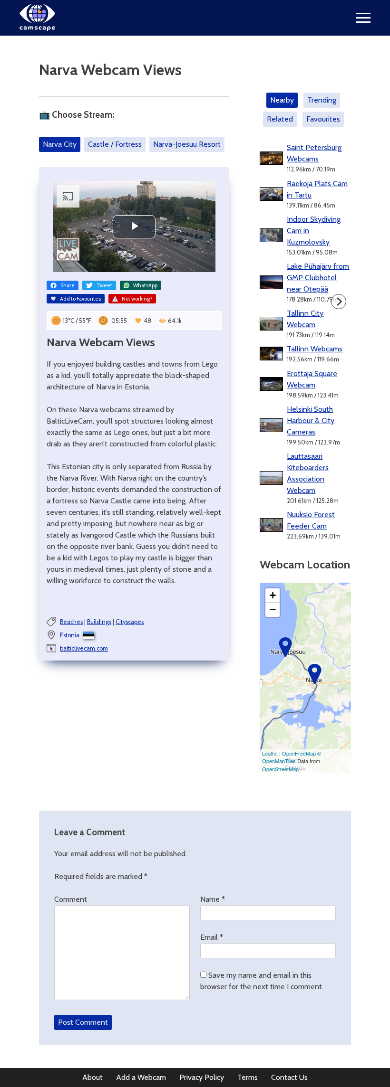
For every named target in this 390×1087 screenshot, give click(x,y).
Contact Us (289, 1077)
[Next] (338, 301)
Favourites (323, 118)
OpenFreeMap (299, 753)
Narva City (60, 144)
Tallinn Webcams (314, 348)
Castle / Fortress (115, 144)
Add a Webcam (141, 1077)
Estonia (69, 635)
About (92, 1077)
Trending (321, 99)
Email (211, 937)
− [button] (273, 609)
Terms (247, 1077)
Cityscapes (130, 621)
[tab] (284, 100)
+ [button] (273, 595)
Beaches (71, 621)
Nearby (282, 99)
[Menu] (363, 18)
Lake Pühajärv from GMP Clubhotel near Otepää (318, 277)
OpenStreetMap (280, 769)
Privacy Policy (201, 1077)
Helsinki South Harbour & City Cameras (310, 420)
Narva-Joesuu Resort (187, 144)
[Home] (37, 28)
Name (212, 899)
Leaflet (270, 753)
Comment (70, 899)
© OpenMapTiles (291, 757)
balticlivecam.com (84, 648)
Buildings (99, 621)
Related (280, 118)
